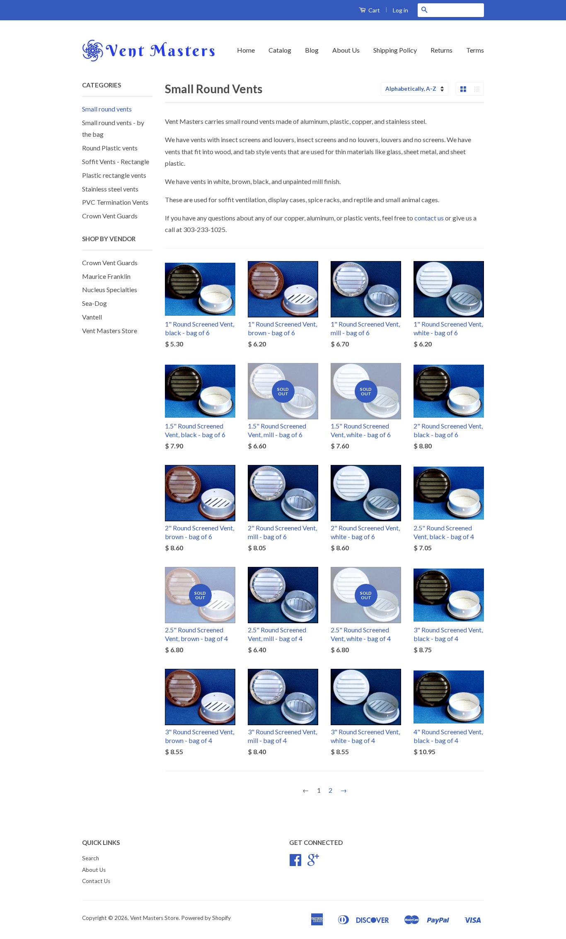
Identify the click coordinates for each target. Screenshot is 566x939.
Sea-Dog (94, 303)
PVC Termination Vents (115, 202)
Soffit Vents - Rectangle (115, 161)
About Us (346, 50)
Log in (400, 10)
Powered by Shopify (206, 918)
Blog (312, 50)
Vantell (92, 317)
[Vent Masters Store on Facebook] (295, 862)
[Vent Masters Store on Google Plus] (313, 862)
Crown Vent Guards (110, 216)
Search (90, 858)
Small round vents (107, 109)
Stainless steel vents (110, 189)
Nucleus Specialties (109, 289)
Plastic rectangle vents (114, 175)
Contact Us (96, 881)
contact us (429, 218)
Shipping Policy (395, 50)
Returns (441, 50)
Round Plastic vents (110, 148)
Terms (475, 50)
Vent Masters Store (109, 330)
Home (246, 50)
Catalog (279, 50)
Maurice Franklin (106, 276)
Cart (373, 10)
